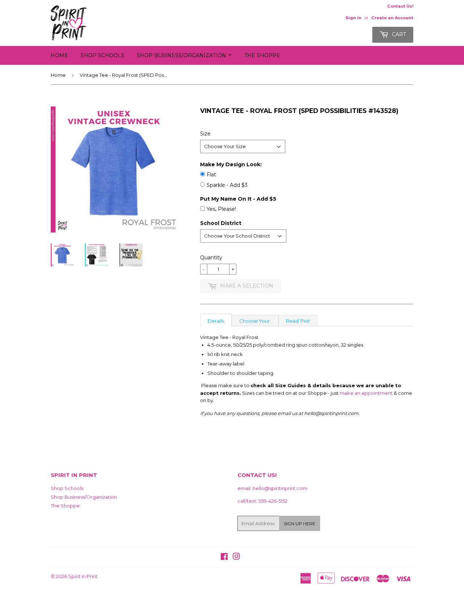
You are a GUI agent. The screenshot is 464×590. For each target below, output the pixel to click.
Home (59, 55)
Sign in (353, 17)
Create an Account (392, 17)
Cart (398, 34)
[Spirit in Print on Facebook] (224, 557)
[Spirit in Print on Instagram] (236, 557)
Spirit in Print (83, 576)
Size (205, 133)
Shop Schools (102, 55)
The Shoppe (262, 55)
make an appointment (366, 393)
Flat (211, 174)
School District (220, 223)
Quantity (211, 257)
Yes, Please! (221, 209)
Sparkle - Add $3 (227, 185)
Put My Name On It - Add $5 (238, 199)
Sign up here (299, 523)
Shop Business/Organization (182, 55)
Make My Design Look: (231, 164)
